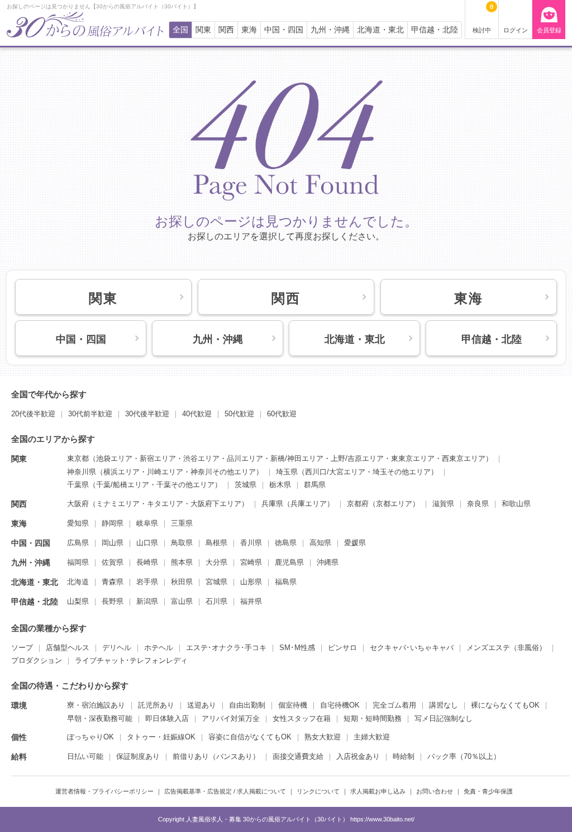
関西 (226, 30)
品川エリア (245, 458)
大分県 (216, 562)
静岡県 (112, 523)
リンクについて (318, 791)
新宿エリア (158, 458)
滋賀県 (443, 503)
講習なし (443, 705)
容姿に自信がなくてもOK (250, 737)
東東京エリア (413, 458)
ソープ (22, 647)
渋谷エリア (201, 458)
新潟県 (147, 601)
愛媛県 (355, 542)
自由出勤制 (247, 705)
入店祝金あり (358, 756)
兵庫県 (272, 503)
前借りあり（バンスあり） (216, 756)
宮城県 (216, 582)
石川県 (216, 601)
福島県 (286, 582)
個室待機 (292, 705)
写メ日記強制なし (443, 718)
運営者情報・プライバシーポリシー (104, 791)
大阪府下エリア (215, 503)
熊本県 (182, 562)
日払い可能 (85, 756)
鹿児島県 (289, 562)
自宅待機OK (340, 705)
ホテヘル (158, 647)
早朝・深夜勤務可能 (99, 718)
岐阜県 (147, 523)
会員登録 (549, 30)
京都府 (358, 503)
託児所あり (156, 705)
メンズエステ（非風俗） (506, 647)
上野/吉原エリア (357, 458)
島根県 (216, 542)
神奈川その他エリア (223, 472)
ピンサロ (342, 647)
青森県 (112, 582)
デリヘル (116, 647)
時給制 (403, 756)
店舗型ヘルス (67, 647)
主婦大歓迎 (372, 737)
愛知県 (78, 523)
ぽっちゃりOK (90, 737)
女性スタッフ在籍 (302, 718)
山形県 (251, 582)
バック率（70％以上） (463, 756)
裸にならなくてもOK (505, 705)
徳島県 (286, 542)
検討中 (483, 18)
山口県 (147, 542)
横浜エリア (121, 472)
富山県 (182, 601)
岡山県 (112, 542)
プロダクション (36, 660)
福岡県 (78, 562)
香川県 (251, 542)
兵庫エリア (308, 503)
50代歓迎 (239, 414)
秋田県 (182, 582)
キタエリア (165, 503)
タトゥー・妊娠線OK (161, 737)
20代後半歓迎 (33, 414)
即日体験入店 (167, 718)
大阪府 (78, 503)
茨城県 (245, 484)
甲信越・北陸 (434, 30)
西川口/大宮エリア (335, 472)
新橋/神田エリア (296, 458)
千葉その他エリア (185, 484)
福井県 (251, 601)
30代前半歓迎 (90, 414)
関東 (203, 30)
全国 (180, 30)
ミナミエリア (118, 503)
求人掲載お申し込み (378, 791)
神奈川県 (81, 472)
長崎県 (147, 562)
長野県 (112, 601)
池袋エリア (114, 458)
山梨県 (78, 601)
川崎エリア (165, 472)
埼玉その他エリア (402, 472)
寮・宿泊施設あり (96, 705)
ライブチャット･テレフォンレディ (131, 660)
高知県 (320, 542)
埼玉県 (287, 472)
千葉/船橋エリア (122, 484)
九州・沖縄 (330, 30)
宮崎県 (251, 562)
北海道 (78, 582)
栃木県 (280, 484)
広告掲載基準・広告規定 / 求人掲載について (225, 791)
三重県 (182, 523)
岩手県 (147, 582)
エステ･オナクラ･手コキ (226, 647)
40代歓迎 (197, 414)
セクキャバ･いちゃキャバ (412, 647)
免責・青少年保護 (488, 791)
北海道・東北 (380, 30)
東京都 (78, 458)
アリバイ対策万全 (231, 718)
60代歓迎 (282, 414)
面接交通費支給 (298, 756)
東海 (249, 30)
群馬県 (315, 484)
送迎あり (201, 705)
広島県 (78, 542)
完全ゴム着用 (394, 705)
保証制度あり (138, 756)
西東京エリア (463, 458)
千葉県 (78, 484)
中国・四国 (283, 30)
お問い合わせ (434, 791)
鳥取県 (182, 542)
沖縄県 (328, 562)
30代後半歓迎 (147, 414)
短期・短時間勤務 (373, 718)
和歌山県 (516, 503)
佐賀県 (112, 562)
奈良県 (478, 503)
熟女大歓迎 (322, 737)
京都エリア (394, 503)
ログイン (515, 30)
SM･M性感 (297, 647)
